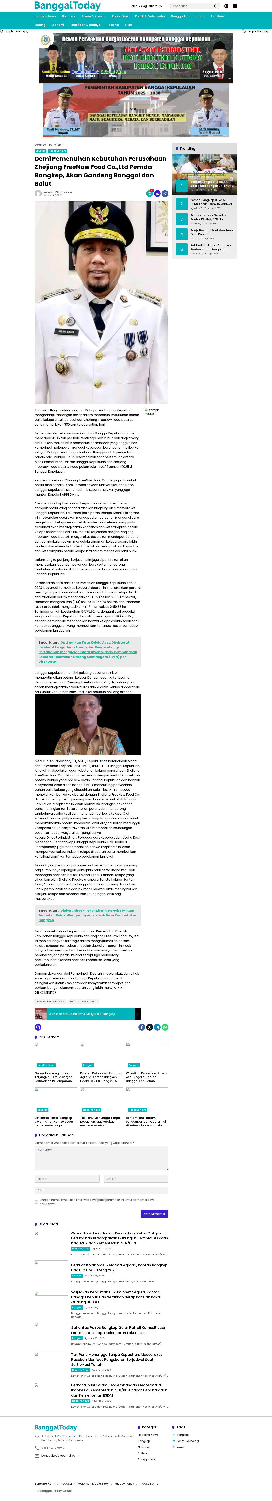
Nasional (144, 1447)
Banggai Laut (147, 1459)
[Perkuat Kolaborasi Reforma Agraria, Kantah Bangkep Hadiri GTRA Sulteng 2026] (101, 1056)
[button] (216, 6)
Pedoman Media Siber (93, 1484)
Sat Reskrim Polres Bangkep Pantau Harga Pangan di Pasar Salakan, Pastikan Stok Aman (211, 247)
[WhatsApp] (165, 1027)
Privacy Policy (124, 1484)
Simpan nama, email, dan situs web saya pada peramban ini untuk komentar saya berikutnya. (97, 1202)
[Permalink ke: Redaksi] (39, 193)
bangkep (183, 1435)
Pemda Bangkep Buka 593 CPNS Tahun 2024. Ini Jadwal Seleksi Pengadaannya (211, 202)
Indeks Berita (149, 1484)
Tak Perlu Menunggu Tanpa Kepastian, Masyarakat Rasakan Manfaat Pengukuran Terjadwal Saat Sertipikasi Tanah (100, 1122)
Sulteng (143, 1453)
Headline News (57, 150)
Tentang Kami (45, 1484)
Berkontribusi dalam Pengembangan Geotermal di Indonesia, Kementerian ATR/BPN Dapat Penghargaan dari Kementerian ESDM (146, 1122)
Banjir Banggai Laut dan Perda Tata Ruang (212, 232)
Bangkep (40, 150)
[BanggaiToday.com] (68, 6)
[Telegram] (157, 1027)
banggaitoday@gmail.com (60, 1456)
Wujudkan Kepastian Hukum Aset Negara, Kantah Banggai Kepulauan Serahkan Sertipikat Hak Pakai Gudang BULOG (146, 1077)
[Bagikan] (165, 193)
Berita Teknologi (188, 1441)
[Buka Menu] (235, 6)
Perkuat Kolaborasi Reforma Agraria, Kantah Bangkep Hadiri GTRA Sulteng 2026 (101, 1077)
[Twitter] (149, 1027)
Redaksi (48, 192)
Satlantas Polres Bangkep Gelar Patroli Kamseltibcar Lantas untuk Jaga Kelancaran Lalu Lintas (54, 1122)
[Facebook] (141, 1027)
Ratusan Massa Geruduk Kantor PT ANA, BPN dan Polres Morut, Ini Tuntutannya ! (211, 217)
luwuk (180, 1447)
